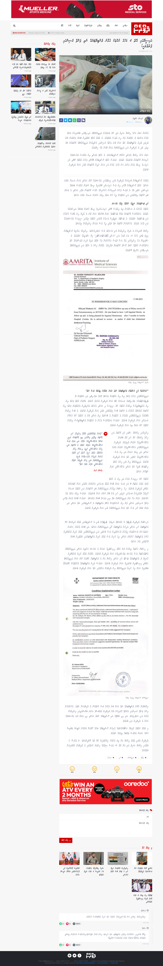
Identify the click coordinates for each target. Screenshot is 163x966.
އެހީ (120, 757)
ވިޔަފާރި (99, 25)
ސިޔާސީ (125, 25)
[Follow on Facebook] (79, 955)
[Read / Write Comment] (83, 120)
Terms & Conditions (102, 963)
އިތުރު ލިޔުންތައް (49, 44)
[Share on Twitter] (65, 120)
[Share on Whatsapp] (74, 120)
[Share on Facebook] (61, 120)
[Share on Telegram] (70, 120)
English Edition (19, 33)
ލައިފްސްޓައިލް (88, 25)
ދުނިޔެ (77, 25)
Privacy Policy (114, 963)
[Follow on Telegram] (69, 955)
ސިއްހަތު (110, 757)
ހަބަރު (116, 25)
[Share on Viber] (79, 120)
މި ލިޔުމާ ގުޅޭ (147, 848)
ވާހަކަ (69, 25)
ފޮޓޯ (62, 25)
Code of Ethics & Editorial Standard (85, 963)
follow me (139, 122)
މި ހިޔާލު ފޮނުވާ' (65, 840)
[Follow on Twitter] (74, 955)
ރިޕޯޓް (108, 25)
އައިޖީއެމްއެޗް (131, 757)
